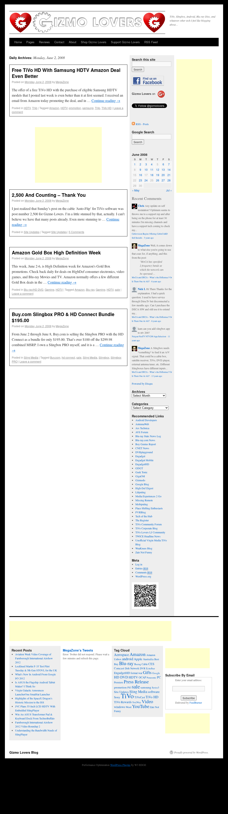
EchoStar (150, 668)
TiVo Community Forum (148, 524)
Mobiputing (141, 504)
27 (163, 180)
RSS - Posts (142, 124)
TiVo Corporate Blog (146, 528)
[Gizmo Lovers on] (148, 97)
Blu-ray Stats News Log (148, 436)
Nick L (142, 289)
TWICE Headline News (148, 536)
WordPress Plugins (120, 765)
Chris (141, 206)
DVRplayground (144, 452)
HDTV (27, 108)
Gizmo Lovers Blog (23, 752)
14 (169, 169)
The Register (142, 520)
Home (18, 42)
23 (140, 180)
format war (136, 673)
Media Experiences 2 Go (148, 496)
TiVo (34, 108)
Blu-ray (90, 289)
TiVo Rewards (123, 702)
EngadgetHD (142, 464)
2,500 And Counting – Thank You (49, 194)
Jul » (169, 190)
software (154, 691)
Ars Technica (142, 428)
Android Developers (146, 420)
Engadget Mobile (144, 460)
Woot (128, 707)
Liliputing (140, 492)
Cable (145, 664)
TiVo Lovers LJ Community (150, 532)
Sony (117, 697)
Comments (143, 572)
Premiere (118, 682)
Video (147, 701)
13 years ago (156, 376)
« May (135, 190)
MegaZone (62, 82)
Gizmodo (140, 480)
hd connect (68, 357)
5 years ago (149, 237)
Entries (141, 568)
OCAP (142, 677)
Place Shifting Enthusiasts (149, 508)
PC (159, 677)
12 (157, 169)
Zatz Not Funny (143, 552)
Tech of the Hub (143, 516)
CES (151, 664)
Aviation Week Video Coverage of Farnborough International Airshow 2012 (34, 658)
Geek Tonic (141, 472)
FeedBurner (195, 702)
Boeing (137, 664)
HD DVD (121, 677)
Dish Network (132, 668)
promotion (75, 108)
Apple (138, 659)
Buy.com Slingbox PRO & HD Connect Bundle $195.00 (63, 317)
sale (117, 289)
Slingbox (104, 357)
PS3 (129, 687)
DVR (142, 668)
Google (156, 673)
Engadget (140, 456)
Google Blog (142, 484)
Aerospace (121, 654)
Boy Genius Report (145, 444)
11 (151, 169)
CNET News (142, 448)
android (127, 658)
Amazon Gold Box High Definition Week (56, 252)
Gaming (49, 289)
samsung (88, 108)
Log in (138, 564)
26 (157, 180)
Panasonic (151, 677)
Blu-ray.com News (145, 440)
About (72, 42)
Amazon (54, 108)
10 (146, 169)
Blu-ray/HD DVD (33, 289)
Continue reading (106, 100)
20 (163, 175)
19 (157, 175)
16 (140, 175)
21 (169, 175)
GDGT (139, 468)
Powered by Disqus (142, 383)
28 (169, 180)
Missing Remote (144, 500)
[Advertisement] (68, 155)
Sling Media (31, 357)
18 (151, 175)
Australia (148, 659)
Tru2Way (136, 702)
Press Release (136, 681)
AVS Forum (141, 432)
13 (163, 169)
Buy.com (55, 357)
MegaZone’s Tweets (78, 650)
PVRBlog (140, 512)
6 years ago (156, 281)
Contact (59, 42)
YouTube (140, 706)
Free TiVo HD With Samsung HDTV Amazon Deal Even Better (66, 73)
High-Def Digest (144, 488)
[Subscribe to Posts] (133, 124)
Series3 (155, 687)
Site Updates (31, 232)
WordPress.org (143, 576)
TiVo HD (107, 108)
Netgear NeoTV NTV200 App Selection (149, 336)
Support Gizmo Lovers (125, 42)
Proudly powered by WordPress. (191, 752)
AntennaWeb (142, 424)
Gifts (147, 672)
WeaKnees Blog (143, 548)
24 (146, 180)
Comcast (119, 668)
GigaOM (140, 476)
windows (119, 707)
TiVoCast (139, 697)
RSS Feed (151, 42)
